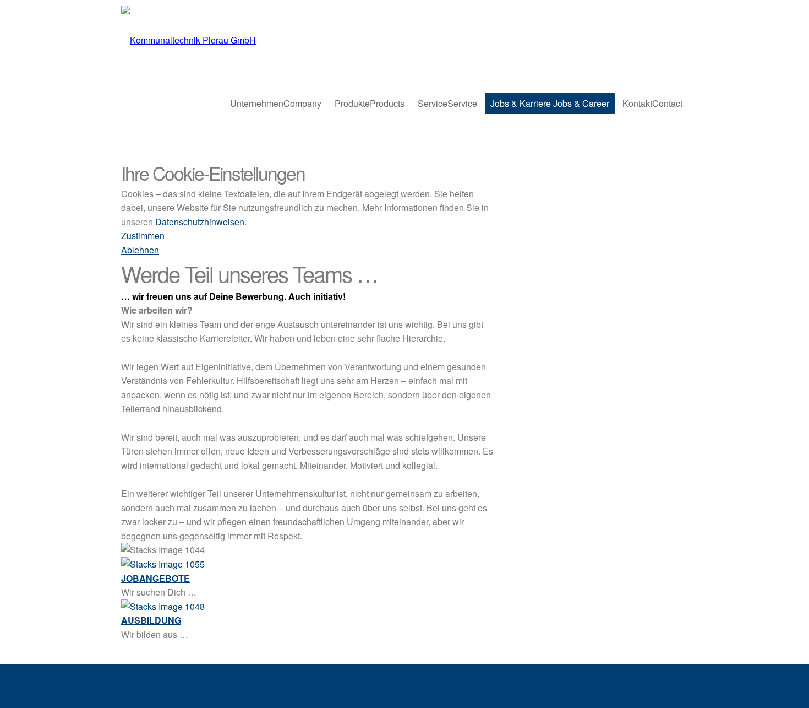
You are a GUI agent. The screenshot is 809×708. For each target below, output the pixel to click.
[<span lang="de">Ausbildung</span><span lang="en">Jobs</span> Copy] (163, 606)
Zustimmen (143, 235)
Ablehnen (140, 250)
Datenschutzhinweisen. (201, 221)
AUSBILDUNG (151, 620)
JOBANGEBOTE (155, 578)
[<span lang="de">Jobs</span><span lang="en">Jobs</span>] (163, 564)
